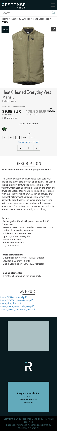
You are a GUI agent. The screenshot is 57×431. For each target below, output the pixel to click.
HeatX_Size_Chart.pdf (10, 303)
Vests (5, 21)
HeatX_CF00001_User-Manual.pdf (16, 300)
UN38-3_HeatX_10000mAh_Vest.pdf (17, 309)
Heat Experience (41, 18)
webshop (32, 424)
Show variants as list (28, 142)
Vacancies (28, 402)
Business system (14, 424)
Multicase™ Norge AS (28, 427)
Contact (28, 396)
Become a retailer (28, 399)
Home (5, 18)
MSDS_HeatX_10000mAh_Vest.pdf (17, 306)
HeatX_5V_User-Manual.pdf (13, 297)
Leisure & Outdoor (20, 18)
